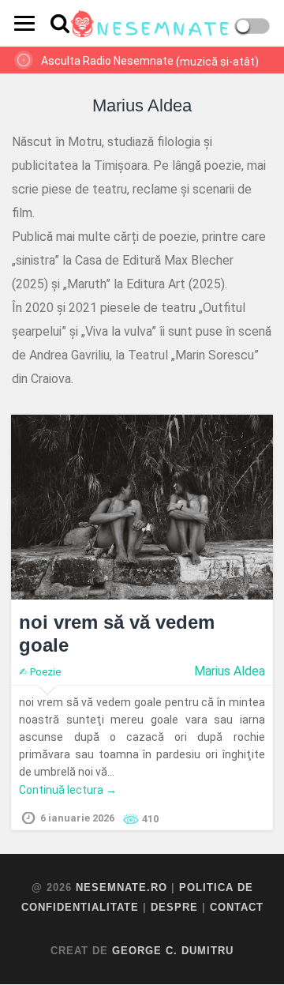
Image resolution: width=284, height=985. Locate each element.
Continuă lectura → (68, 790)
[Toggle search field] (59, 23)
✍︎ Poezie (40, 672)
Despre (174, 907)
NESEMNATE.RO (121, 887)
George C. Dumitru (173, 951)
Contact (236, 907)
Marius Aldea (229, 671)
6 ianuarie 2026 (77, 818)
